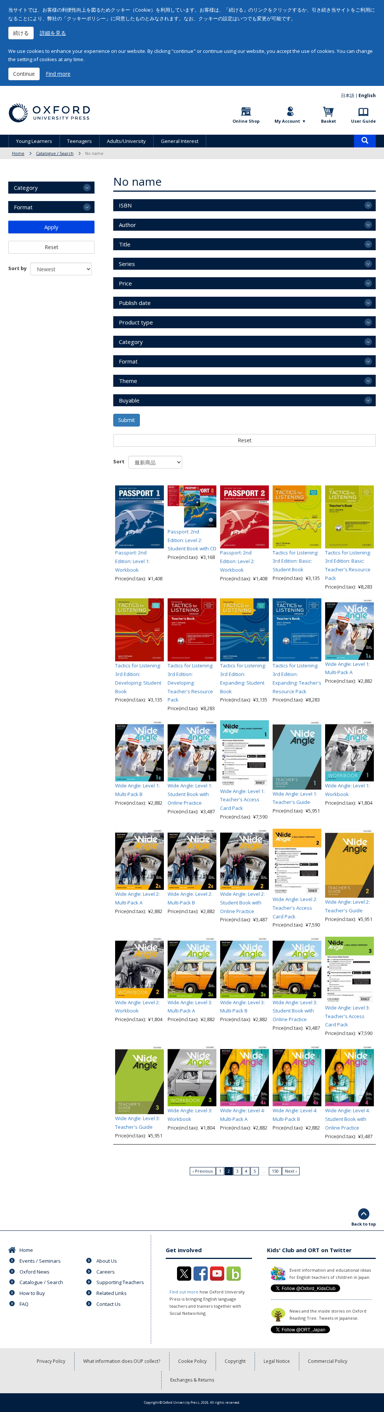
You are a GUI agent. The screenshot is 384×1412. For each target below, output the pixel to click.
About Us (106, 1260)
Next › (291, 1171)
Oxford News (35, 1271)
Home (18, 153)
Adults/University (126, 141)
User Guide (363, 121)
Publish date (135, 302)
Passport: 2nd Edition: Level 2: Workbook (237, 561)
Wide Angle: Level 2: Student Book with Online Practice (242, 903)
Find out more (184, 1292)
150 (275, 1171)
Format (128, 361)
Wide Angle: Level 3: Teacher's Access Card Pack (347, 1016)
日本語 (347, 95)
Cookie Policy (192, 1361)
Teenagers (79, 141)
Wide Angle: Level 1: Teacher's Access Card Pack (242, 800)
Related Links (111, 1293)
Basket (328, 121)
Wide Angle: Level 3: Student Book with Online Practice (295, 1011)
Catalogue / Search (55, 153)
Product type (136, 322)
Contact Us (108, 1304)
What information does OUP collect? (121, 1361)
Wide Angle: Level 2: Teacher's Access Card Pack (295, 908)
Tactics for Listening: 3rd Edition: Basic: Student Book (295, 561)
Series (127, 263)
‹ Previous (203, 1171)
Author (127, 224)
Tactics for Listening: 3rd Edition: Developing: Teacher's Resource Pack (190, 682)
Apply (51, 227)
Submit (126, 420)
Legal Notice (277, 1361)
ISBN (125, 205)
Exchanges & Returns (192, 1380)
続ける (21, 32)
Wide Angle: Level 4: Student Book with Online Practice (347, 1119)
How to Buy (32, 1293)
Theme (128, 381)
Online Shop (246, 121)
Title (124, 244)
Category (131, 341)
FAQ (24, 1304)
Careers (105, 1271)
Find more (58, 73)
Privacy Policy (51, 1361)
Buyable (129, 400)
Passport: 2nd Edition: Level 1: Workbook (132, 561)
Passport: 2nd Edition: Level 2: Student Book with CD (192, 540)
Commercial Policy (327, 1361)
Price (125, 283)
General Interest (179, 141)
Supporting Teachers (120, 1282)
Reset (245, 440)
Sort (118, 461)
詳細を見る (53, 32)
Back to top (363, 1224)
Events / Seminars (40, 1260)
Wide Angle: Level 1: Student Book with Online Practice (190, 794)
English (367, 95)
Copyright (235, 1361)
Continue (24, 73)
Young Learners (34, 141)
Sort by (17, 268)
